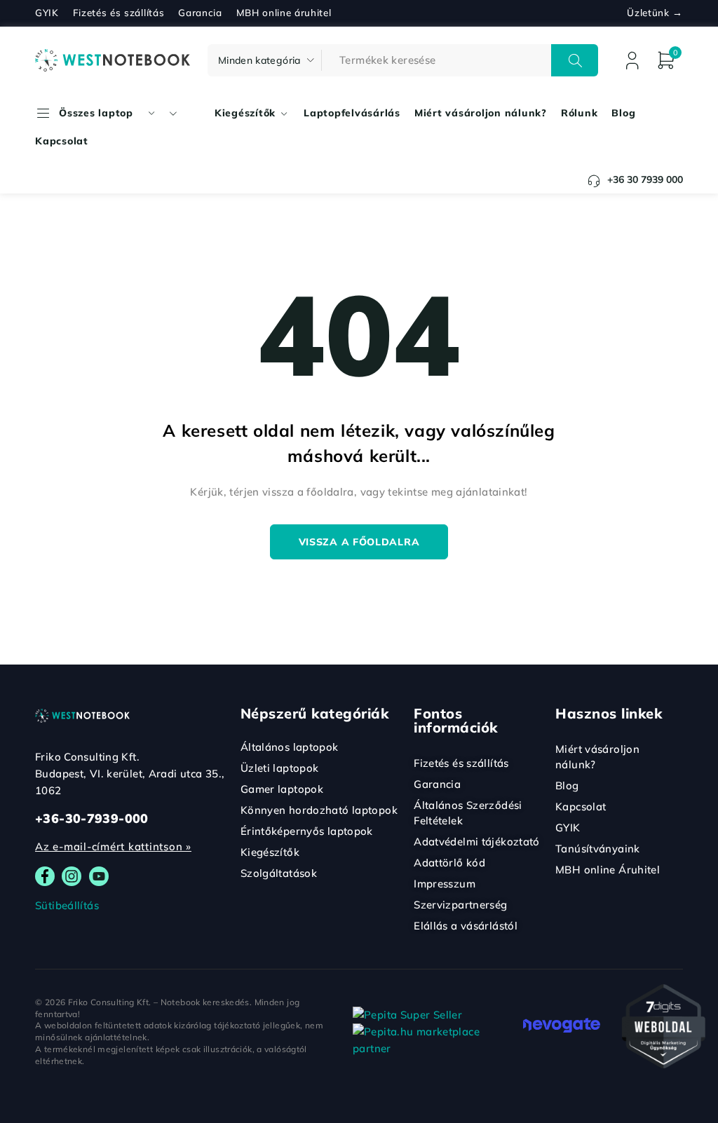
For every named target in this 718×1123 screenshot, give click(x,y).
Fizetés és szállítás (119, 12)
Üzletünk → (655, 12)
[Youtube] (99, 876)
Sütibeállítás (67, 905)
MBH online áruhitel (284, 12)
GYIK (47, 12)
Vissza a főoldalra (359, 542)
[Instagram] (71, 876)
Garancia (200, 12)
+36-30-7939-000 (92, 818)
